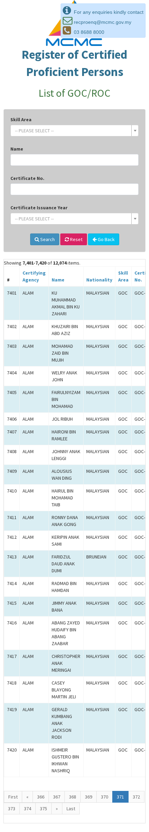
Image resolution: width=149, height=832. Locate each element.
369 (88, 797)
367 (56, 797)
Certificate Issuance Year (39, 207)
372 (136, 797)
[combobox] (74, 130)
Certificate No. (27, 178)
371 (120, 797)
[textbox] (72, 130)
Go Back (106, 239)
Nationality (99, 280)
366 (40, 797)
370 (104, 797)
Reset (75, 239)
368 (72, 797)
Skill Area (21, 119)
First (13, 797)
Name (16, 149)
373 (11, 808)
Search (47, 239)
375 (43, 808)
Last (71, 808)
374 (27, 808)
